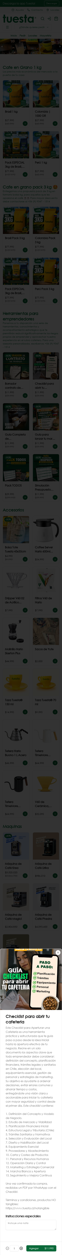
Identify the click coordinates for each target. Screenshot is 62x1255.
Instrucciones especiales (23, 1216)
